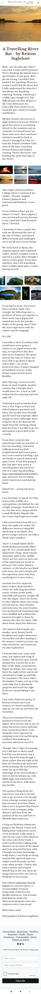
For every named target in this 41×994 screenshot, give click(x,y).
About (33, 937)
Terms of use (34, 950)
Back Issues (22, 931)
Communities (22, 937)
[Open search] (38, 3)
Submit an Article (20, 940)
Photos (30, 934)
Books (22, 934)
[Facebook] (11, 991)
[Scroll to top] (30, 991)
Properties (13, 934)
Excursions (9, 937)
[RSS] (23, 944)
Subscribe (20, 981)
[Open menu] (3, 3)
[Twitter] (20, 991)
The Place (33, 931)
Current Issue (9, 931)
